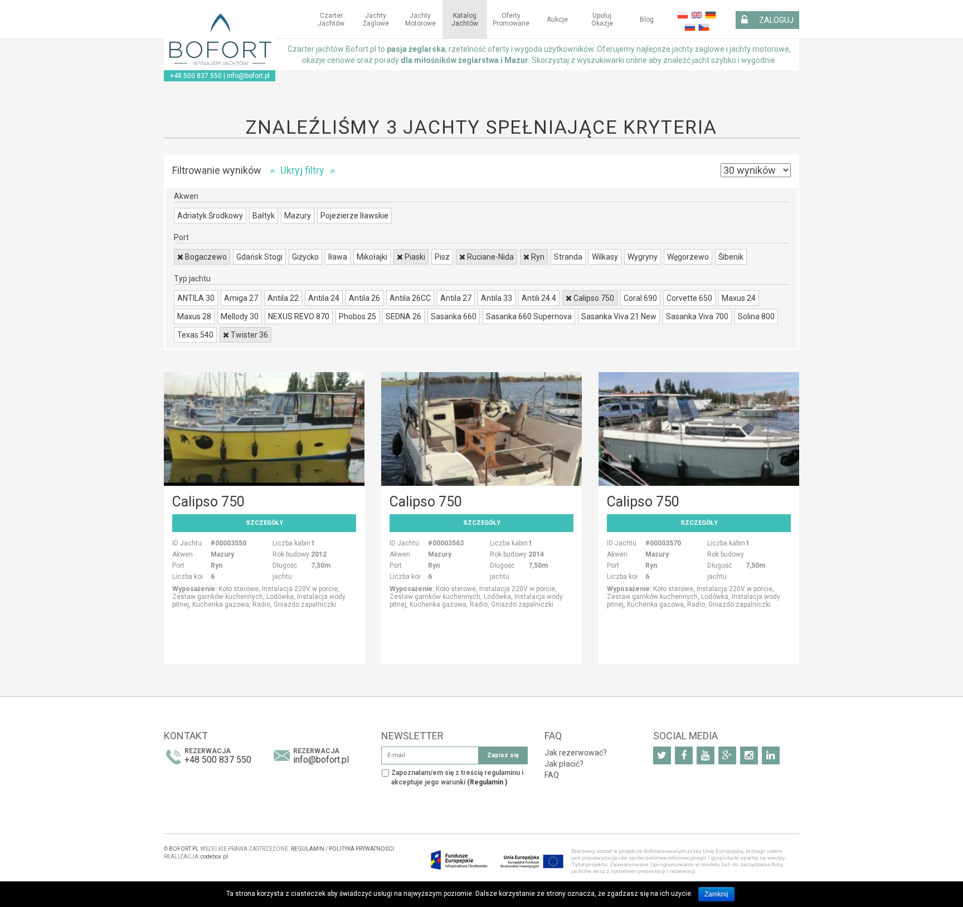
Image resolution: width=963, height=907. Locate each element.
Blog (647, 19)
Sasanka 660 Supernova (529, 316)
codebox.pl (214, 857)
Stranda (568, 256)
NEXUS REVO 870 (298, 316)
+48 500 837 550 (196, 76)
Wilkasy (605, 256)
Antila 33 (496, 298)
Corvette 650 (689, 298)
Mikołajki (372, 256)
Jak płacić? (563, 763)
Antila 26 (364, 298)
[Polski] (681, 14)
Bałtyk (263, 215)
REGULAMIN (307, 849)
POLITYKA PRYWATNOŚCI (361, 849)
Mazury (297, 215)
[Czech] (702, 26)
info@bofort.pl (248, 76)
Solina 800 (756, 316)
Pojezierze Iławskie (354, 215)
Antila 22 (283, 298)
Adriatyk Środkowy (210, 215)
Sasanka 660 (453, 316)
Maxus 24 (739, 298)
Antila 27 (455, 298)
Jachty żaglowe (376, 19)
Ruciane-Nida (489, 256)
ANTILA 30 (196, 298)
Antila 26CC (410, 298)
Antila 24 (323, 298)
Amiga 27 (241, 298)
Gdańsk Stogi (259, 256)
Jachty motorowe (420, 19)
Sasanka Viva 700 (697, 316)
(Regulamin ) (487, 782)
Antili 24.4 (539, 298)
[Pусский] (689, 26)
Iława (337, 256)
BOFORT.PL (184, 849)
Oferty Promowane (511, 19)
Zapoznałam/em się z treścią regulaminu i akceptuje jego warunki (457, 777)
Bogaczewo (205, 256)
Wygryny (643, 256)
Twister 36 (248, 334)
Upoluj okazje (602, 19)
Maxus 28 (194, 316)
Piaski (414, 256)
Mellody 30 (240, 316)
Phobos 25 (357, 316)
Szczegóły (264, 522)
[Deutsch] (709, 14)
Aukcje (557, 19)
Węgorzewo (688, 256)
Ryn (536, 256)
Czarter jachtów (331, 19)
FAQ (551, 775)
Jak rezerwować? (575, 752)
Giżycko (305, 256)
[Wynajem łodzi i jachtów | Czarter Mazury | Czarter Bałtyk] (219, 39)
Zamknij (716, 894)
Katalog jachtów (464, 19)
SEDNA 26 (403, 316)
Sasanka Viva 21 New (618, 316)
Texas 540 (195, 334)
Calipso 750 (593, 298)
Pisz (442, 256)
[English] (695, 14)
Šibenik (730, 256)
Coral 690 (640, 298)
